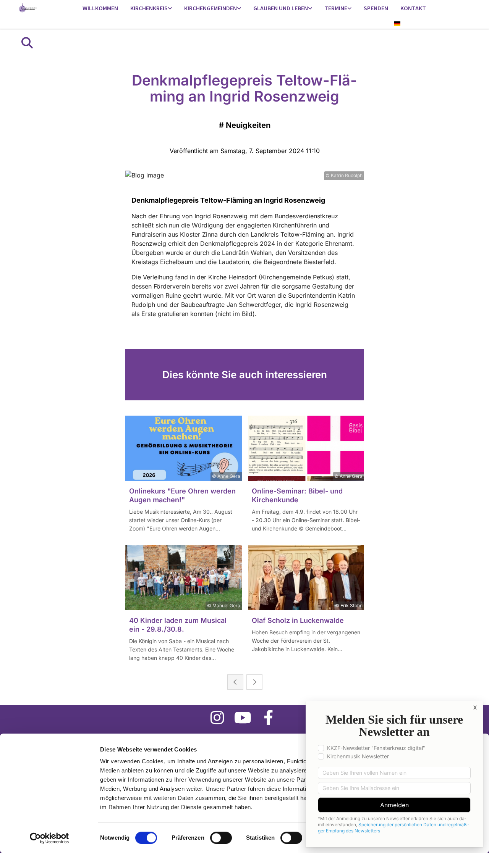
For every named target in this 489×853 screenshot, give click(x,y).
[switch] (221, 838)
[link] (151, 8)
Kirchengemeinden (210, 8)
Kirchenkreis (149, 8)
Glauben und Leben (280, 8)
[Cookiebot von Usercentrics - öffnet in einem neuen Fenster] (49, 838)
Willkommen (100, 8)
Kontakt (413, 8)
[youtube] (242, 717)
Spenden (376, 8)
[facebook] (268, 717)
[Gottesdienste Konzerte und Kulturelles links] (349, 8)
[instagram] (217, 717)
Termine (335, 8)
